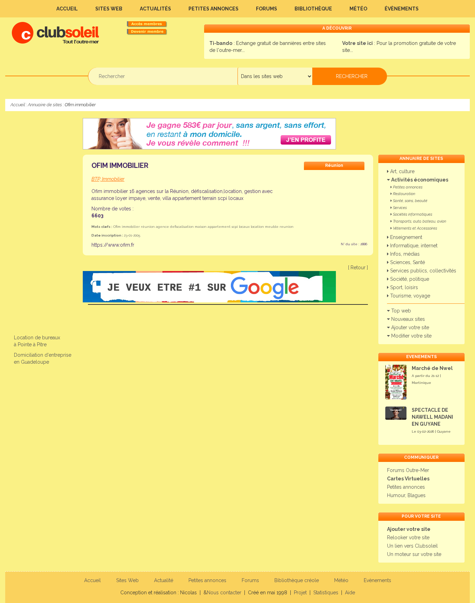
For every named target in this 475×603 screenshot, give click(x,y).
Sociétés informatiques (412, 214)
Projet (300, 592)
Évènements (402, 8)
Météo (358, 8)
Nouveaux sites (407, 319)
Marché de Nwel (432, 368)
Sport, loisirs (403, 287)
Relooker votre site (408, 537)
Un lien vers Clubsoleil (412, 546)
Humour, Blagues (406, 495)
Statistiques (325, 592)
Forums (266, 8)
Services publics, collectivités (422, 270)
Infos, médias (404, 254)
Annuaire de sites (45, 104)
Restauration (403, 194)
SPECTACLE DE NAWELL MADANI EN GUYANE (432, 417)
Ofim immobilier (119, 165)
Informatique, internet (413, 245)
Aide (350, 592)
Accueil (67, 8)
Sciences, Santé (407, 262)
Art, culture (401, 171)
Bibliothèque (313, 8)
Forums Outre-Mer (408, 470)
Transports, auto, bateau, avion (419, 221)
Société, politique (409, 279)
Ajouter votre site (409, 327)
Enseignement (405, 237)
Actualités (155, 8)
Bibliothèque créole (296, 580)
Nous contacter (224, 592)
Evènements (377, 580)
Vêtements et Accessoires (414, 228)
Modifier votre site (411, 336)
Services (399, 208)
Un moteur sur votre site (414, 554)
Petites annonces (213, 8)
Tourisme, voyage (409, 296)
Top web (400, 311)
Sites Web (108, 8)
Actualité (163, 580)
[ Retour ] (358, 267)
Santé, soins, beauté (409, 201)
